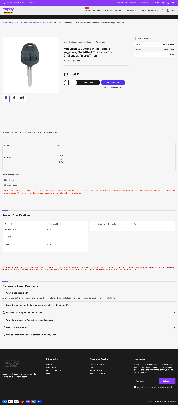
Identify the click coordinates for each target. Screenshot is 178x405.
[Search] (162, 10)
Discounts (119, 10)
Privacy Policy (96, 370)
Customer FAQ (122, 3)
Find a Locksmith (53, 370)
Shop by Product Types (18, 23)
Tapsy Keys (157, 402)
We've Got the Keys (169, 402)
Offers (49, 364)
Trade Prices (131, 10)
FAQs (48, 373)
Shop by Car (90, 10)
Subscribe (167, 381)
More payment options (113, 87)
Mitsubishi (47, 23)
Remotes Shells (35, 23)
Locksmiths (155, 3)
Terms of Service (97, 373)
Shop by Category (104, 10)
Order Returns (144, 3)
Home (4, 23)
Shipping (94, 367)
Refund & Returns (97, 364)
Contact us (132, 3)
